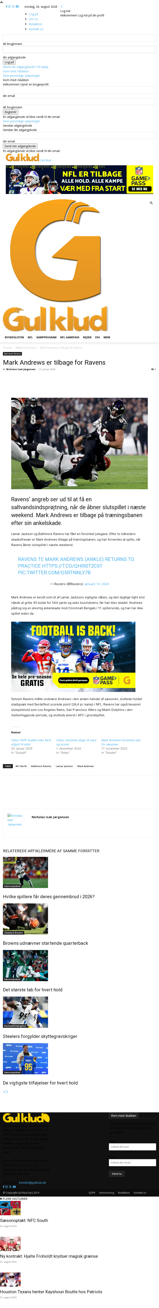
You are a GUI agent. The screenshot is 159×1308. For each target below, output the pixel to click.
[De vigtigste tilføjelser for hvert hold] (79, 1058)
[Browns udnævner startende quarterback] (79, 919)
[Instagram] (9, 7)
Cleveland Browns (13, 932)
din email (9, 96)
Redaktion (124, 1192)
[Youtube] (17, 7)
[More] (67, 386)
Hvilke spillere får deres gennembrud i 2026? (49, 896)
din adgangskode (14, 57)
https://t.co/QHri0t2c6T (72, 566)
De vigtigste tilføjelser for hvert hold (40, 1083)
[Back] (61, 7)
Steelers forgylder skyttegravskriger (40, 1036)
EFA (97, 337)
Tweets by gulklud (68, 1115)
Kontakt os (140, 1192)
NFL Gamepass (69, 337)
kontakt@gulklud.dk (32, 1182)
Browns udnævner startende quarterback (45, 943)
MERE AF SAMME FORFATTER (72, 851)
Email (112, 1157)
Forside (7, 348)
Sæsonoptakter (12, 886)
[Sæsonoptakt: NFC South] (79, 1208)
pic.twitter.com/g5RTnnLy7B (54, 573)
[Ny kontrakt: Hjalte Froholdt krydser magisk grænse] (79, 1244)
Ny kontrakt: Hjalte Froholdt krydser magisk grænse (49, 1256)
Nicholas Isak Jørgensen (21, 369)
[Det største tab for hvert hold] (79, 965)
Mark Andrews (85, 766)
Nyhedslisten (14, 337)
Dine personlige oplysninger (21, 76)
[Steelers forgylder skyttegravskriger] (79, 1012)
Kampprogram (46, 337)
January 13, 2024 (96, 584)
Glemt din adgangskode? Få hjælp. (26, 67)
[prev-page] (4, 1092)
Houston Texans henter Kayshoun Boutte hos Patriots (51, 1291)
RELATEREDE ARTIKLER (24, 851)
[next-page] (7, 1092)
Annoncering (106, 1192)
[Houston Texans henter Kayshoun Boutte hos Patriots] (79, 1279)
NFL (30, 337)
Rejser (87, 337)
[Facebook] (7, 7)
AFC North (21, 766)
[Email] (48, 386)
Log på (33, 14)
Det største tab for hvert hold (33, 989)
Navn (112, 1141)
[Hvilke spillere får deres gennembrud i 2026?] (79, 872)
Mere (107, 337)
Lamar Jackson (64, 766)
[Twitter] (13, 7)
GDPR (92, 1192)
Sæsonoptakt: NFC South (24, 1220)
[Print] (58, 386)
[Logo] (56, 303)
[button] (151, 203)
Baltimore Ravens (26, 348)
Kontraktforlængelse (15, 1025)
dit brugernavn (12, 44)
